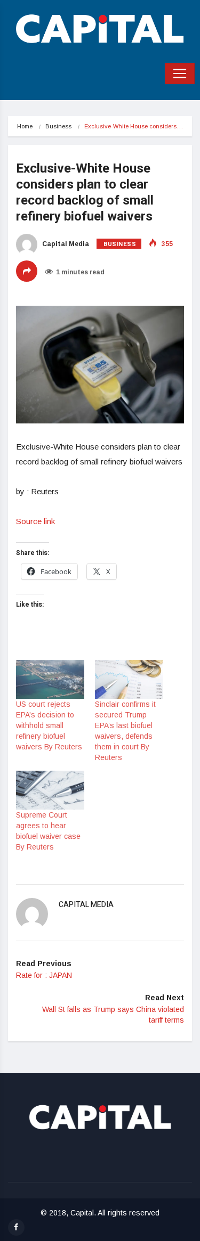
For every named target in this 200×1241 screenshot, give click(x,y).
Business (58, 126)
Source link (35, 521)
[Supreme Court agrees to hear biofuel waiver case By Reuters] (50, 790)
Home (25, 126)
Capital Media (65, 244)
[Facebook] (16, 1227)
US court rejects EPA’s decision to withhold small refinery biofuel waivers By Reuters (49, 725)
